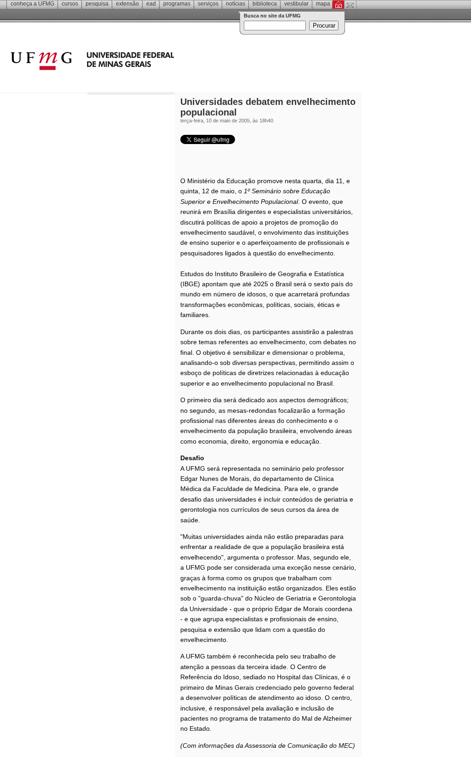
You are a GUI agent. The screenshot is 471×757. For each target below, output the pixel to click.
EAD (151, 3)
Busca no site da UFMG (272, 15)
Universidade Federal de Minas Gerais (144, 62)
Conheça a (32, 3)
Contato (350, 4)
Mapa (323, 3)
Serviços (208, 3)
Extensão (127, 3)
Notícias (235, 3)
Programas (176, 3)
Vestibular (296, 3)
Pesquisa (97, 3)
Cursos (70, 3)
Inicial (338, 4)
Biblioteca (265, 3)
